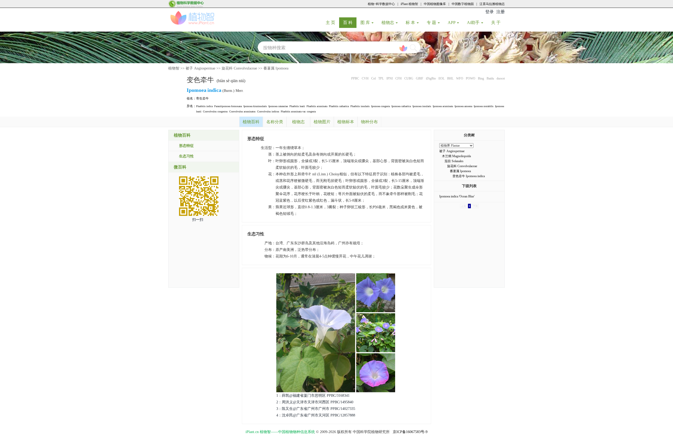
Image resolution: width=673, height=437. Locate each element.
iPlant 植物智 (409, 4)
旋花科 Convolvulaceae (239, 68)
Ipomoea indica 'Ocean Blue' (457, 196)
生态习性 (186, 156)
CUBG (408, 78)
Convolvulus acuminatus (242, 111)
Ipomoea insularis (421, 106)
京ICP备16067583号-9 (410, 432)
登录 (489, 11)
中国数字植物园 (463, 4)
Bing (481, 78)
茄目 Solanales (454, 161)
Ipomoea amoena (463, 106)
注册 (500, 11)
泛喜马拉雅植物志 (492, 4)
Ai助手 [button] (474, 22)
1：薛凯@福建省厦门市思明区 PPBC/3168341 (313, 396)
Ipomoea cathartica (401, 106)
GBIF (419, 78)
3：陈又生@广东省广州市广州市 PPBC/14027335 (315, 409)
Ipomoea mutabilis (483, 106)
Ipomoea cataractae (278, 106)
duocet (501, 78)
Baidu (490, 78)
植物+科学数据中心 (381, 4)
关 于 (497, 22)
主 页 (332, 22)
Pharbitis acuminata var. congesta (298, 111)
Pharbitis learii (297, 106)
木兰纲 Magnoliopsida (456, 156)
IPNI (389, 78)
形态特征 (186, 146)
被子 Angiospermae (200, 68)
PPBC (355, 78)
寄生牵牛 (202, 98)
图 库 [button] (365, 22)
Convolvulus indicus (268, 111)
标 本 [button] (411, 22)
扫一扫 (197, 220)
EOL (442, 78)
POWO (470, 78)
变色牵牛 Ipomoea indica (468, 176)
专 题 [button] (432, 22)
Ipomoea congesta (380, 106)
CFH (398, 78)
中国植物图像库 (435, 4)
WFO (459, 78)
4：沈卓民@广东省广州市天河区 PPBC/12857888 (315, 415)
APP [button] (452, 22)
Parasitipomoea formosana (228, 106)
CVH (365, 78)
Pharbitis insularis (360, 106)
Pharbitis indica (204, 106)
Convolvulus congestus (215, 111)
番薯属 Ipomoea (275, 68)
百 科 (349, 22)
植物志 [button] (388, 22)
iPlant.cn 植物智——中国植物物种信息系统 (280, 432)
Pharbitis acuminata (317, 106)
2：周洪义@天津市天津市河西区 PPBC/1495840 (314, 402)
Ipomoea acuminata (443, 106)
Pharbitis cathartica (339, 106)
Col (373, 78)
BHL (450, 78)
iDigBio (431, 78)
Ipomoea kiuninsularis (255, 106)
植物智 (173, 68)
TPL (381, 78)
